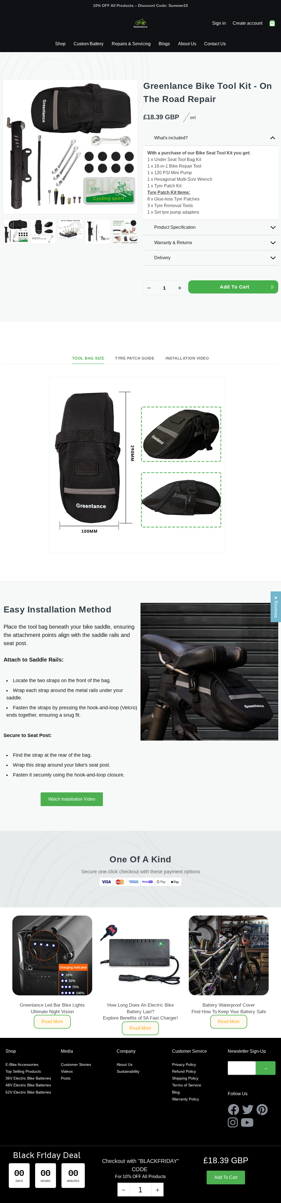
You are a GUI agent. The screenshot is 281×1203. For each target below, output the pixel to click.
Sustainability (128, 1071)
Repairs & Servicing (131, 43)
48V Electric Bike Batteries (28, 1085)
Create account (247, 23)
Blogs (164, 43)
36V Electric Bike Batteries (28, 1078)
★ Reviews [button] (276, 607)
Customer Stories (76, 1064)
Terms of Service (186, 1085)
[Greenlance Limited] (140, 23)
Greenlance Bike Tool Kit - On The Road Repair (207, 92)
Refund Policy (184, 1071)
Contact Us (215, 43)
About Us (187, 43)
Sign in (219, 23)
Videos (67, 1071)
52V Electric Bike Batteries (28, 1092)
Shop (60, 43)
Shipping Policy (185, 1078)
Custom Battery (88, 43)
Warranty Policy (185, 1099)
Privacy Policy (184, 1064)
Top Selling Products (23, 1071)
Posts (66, 1078)
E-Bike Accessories (21, 1064)
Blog (176, 1092)
